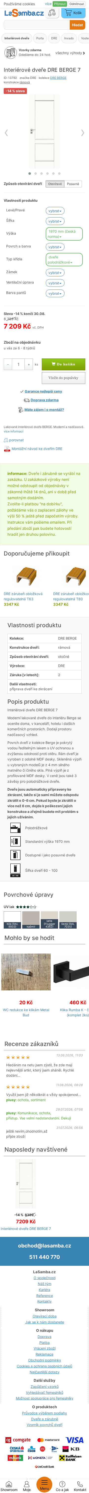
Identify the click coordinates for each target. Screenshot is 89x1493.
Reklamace (44, 1354)
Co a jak (62, 1490)
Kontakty (44, 1301)
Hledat (77, 25)
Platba (44, 1342)
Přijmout (60, 4)
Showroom (9, 1490)
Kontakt (80, 1490)
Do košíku (65, 364)
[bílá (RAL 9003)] (12, 919)
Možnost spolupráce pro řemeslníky (44, 1398)
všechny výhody (68, 53)
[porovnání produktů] (52, 13)
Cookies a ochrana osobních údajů (44, 1366)
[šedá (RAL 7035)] (68, 919)
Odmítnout (76, 4)
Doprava (44, 1337)
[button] (30, 173)
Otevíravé (55, 184)
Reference (44, 1295)
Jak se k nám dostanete (44, 1322)
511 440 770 (44, 1257)
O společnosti (45, 1278)
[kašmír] (31, 919)
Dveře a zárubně (44, 1419)
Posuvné (73, 184)
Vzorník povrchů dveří (44, 1425)
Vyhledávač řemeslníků (44, 1392)
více (49, 3)
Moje (27, 1490)
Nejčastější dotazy (45, 1372)
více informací (13, 431)
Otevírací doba (45, 1316)
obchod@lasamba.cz (44, 1246)
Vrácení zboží (45, 1348)
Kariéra (44, 1290)
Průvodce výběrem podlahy (44, 1413)
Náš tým (44, 1284)
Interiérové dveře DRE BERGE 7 (26, 1228)
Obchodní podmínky (44, 1360)
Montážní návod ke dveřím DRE (37, 448)
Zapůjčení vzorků (45, 1386)
